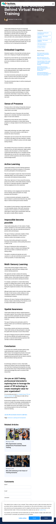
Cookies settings (22, 518)
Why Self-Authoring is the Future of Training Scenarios (43, 58)
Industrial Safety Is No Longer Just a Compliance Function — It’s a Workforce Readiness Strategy (44, 63)
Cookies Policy (42, 510)
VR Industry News (42, 44)
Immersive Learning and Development (17, 417)
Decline (46, 518)
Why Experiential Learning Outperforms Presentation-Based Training (43, 54)
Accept (34, 518)
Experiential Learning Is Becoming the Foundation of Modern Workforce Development (43, 68)
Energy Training (41, 46)
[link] (9, 3)
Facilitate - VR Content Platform (43, 41)
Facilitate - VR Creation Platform (43, 37)
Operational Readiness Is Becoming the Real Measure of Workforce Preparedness (44, 73)
